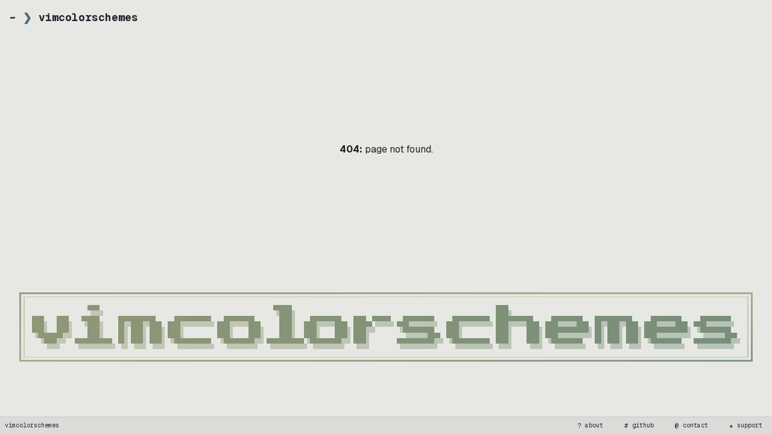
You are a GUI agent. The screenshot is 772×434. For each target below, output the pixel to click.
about (590, 425)
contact (692, 425)
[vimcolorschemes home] (386, 327)
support (746, 425)
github (639, 425)
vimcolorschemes (32, 425)
